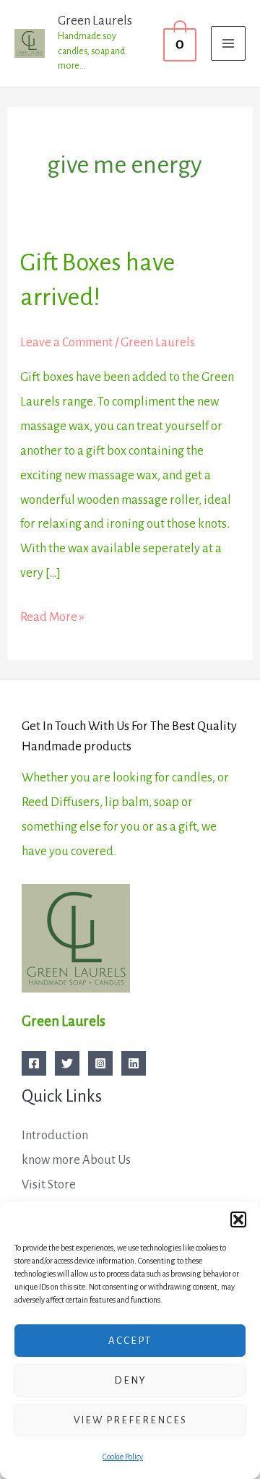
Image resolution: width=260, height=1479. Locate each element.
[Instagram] (100, 1063)
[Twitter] (67, 1063)
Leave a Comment (66, 342)
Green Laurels (95, 20)
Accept (130, 1340)
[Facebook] (34, 1063)
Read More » (52, 614)
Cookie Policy (123, 1456)
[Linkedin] (133, 1063)
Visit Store (49, 1184)
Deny (130, 1380)
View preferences (130, 1420)
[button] (238, 1219)
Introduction (55, 1135)
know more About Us (76, 1160)
